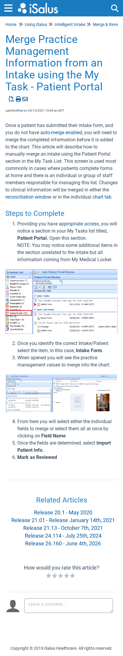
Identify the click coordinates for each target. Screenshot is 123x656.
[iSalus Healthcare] (38, 5)
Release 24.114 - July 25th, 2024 (63, 536)
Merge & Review (107, 24)
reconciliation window (28, 197)
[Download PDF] (11, 99)
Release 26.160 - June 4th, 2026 (63, 543)
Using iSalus (36, 24)
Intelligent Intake (70, 24)
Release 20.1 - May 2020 (63, 512)
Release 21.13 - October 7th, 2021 (63, 528)
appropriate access (79, 224)
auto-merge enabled (61, 132)
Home (10, 24)
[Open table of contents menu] (10, 7)
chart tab (102, 197)
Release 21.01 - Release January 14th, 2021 (63, 520)
